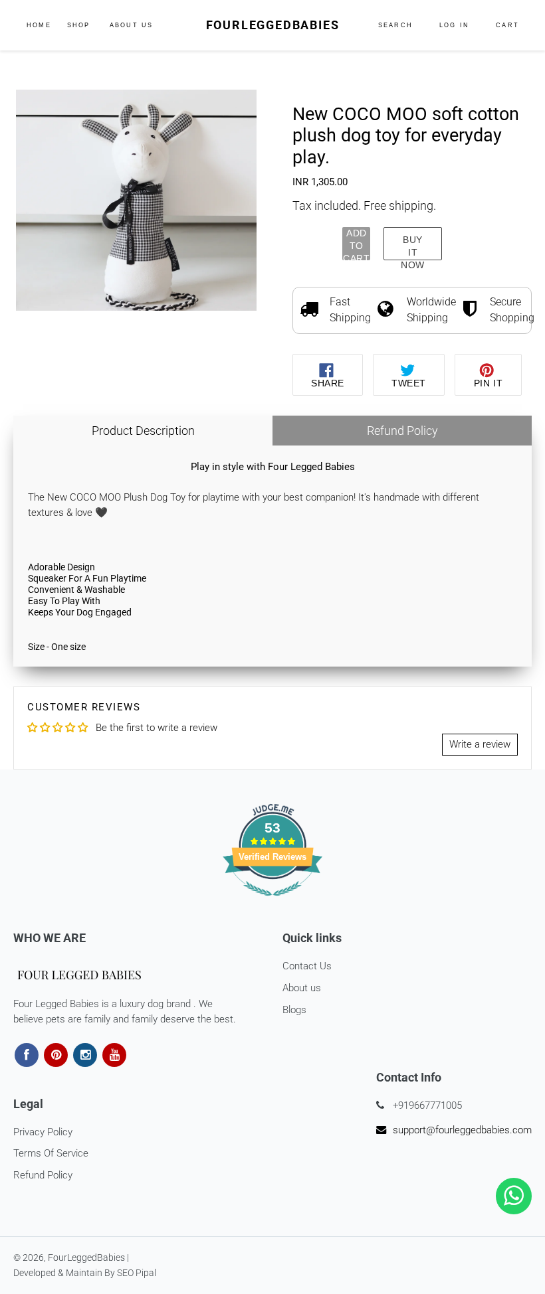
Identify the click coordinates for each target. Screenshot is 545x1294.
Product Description (143, 431)
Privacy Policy (42, 1132)
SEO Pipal (136, 1272)
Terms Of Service (50, 1153)
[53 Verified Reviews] (272, 903)
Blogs (294, 1010)
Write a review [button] (479, 744)
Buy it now (413, 247)
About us (301, 988)
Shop (80, 25)
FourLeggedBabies (273, 25)
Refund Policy (402, 431)
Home (39, 25)
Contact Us (307, 966)
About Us (132, 25)
